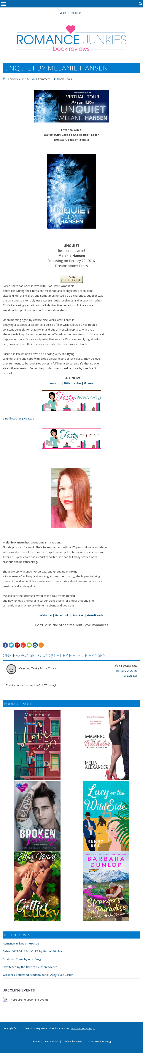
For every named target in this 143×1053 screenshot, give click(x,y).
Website (46, 615)
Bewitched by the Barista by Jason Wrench (30, 967)
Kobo (77, 383)
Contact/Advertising (99, 1041)
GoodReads (95, 615)
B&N (67, 383)
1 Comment (43, 79)
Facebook (62, 615)
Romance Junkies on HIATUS (21, 943)
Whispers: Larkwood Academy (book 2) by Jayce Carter (38, 975)
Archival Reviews (73, 1041)
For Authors (51, 1041)
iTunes (88, 383)
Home (36, 1041)
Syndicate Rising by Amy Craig (22, 959)
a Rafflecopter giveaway (18, 418)
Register (76, 12)
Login (63, 12)
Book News (64, 79)
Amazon (55, 383)
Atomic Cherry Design (83, 1028)
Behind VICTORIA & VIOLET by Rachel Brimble (32, 951)
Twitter (77, 615)
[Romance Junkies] (71, 38)
